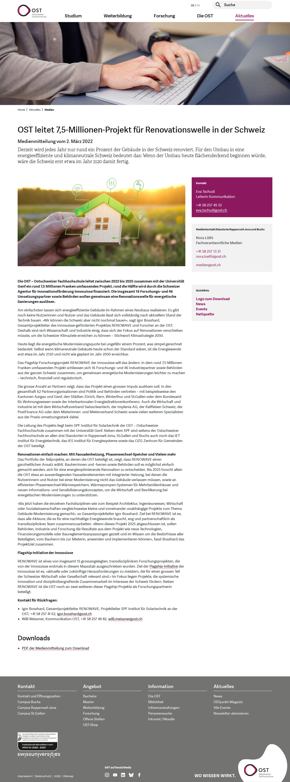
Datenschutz (43, 776)
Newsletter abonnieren (231, 713)
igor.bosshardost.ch (74, 613)
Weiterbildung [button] (118, 16)
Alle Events (222, 707)
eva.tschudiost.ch (211, 210)
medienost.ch (208, 265)
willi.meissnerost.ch (125, 619)
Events (201, 309)
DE (192, 5)
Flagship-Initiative (163, 566)
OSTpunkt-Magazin (228, 702)
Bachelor (90, 696)
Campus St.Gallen (31, 713)
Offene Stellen (94, 719)
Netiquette (205, 314)
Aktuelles (35, 110)
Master (88, 702)
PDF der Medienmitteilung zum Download (55, 648)
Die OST (154, 696)
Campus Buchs (29, 702)
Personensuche (160, 713)
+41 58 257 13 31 (208, 251)
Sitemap (68, 776)
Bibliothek (156, 702)
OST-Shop (90, 725)
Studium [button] (73, 16)
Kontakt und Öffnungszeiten (39, 696)
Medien (49, 110)
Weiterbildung (93, 707)
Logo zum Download (213, 299)
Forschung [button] (164, 16)
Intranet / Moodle (161, 719)
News (201, 304)
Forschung (91, 713)
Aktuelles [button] (244, 16)
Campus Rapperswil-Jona (37, 707)
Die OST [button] (205, 16)
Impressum (25, 776)
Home (21, 110)
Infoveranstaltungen (163, 707)
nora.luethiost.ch (211, 256)
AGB (57, 776)
